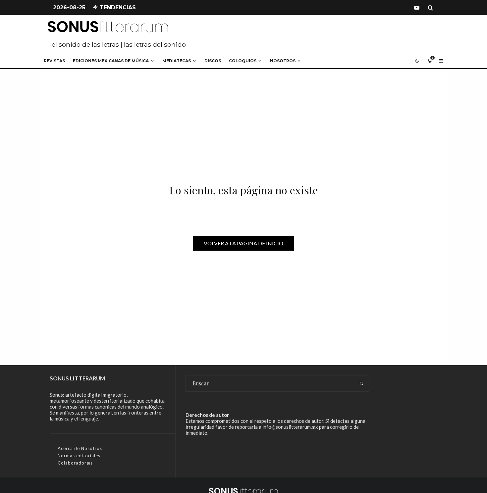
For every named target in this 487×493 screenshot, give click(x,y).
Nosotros (283, 60)
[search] (361, 383)
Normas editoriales (79, 455)
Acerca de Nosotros (80, 448)
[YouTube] (417, 8)
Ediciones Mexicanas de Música (111, 60)
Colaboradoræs (75, 463)
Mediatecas (176, 60)
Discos (212, 60)
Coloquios (242, 60)
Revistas (54, 60)
